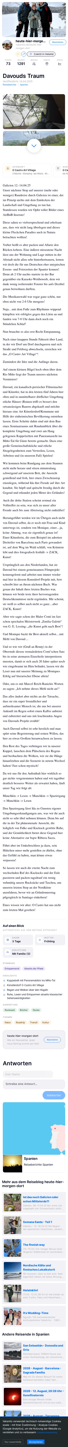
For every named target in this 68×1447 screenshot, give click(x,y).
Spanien (30, 1158)
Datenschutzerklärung (47, 1432)
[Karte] (34, 1128)
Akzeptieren (36, 1441)
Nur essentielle (13, 1441)
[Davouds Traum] (34, 111)
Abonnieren (57, 42)
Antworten (54, 1095)
